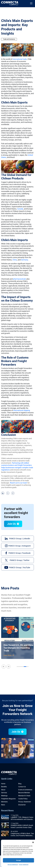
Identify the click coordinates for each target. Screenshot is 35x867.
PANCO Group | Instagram (19, 546)
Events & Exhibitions (25, 790)
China (14, 260)
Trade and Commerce (9, 39)
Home (3, 784)
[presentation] (4, 667)
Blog (19, 784)
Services (4, 793)
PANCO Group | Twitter (19, 560)
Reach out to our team (18, 483)
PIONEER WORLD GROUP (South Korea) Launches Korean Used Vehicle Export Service (22, 826)
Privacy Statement (23, 864)
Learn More (8, 655)
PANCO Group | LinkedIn (19, 538)
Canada (20, 209)
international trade (20, 59)
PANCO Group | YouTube (19, 567)
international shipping (21, 410)
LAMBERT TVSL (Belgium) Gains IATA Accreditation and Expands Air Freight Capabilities (22, 818)
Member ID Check (24, 796)
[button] (33, 842)
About (3, 790)
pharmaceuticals (19, 279)
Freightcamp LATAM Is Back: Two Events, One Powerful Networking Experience (22, 835)
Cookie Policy (23, 799)
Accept (18, 860)
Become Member (24, 793)
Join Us (11, 523)
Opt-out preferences (13, 864)
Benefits (4, 787)
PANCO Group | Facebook (20, 553)
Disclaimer (22, 805)
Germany (24, 260)
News (3, 805)
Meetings (4, 796)
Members (4, 802)
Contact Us (22, 787)
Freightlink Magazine (8, 799)
